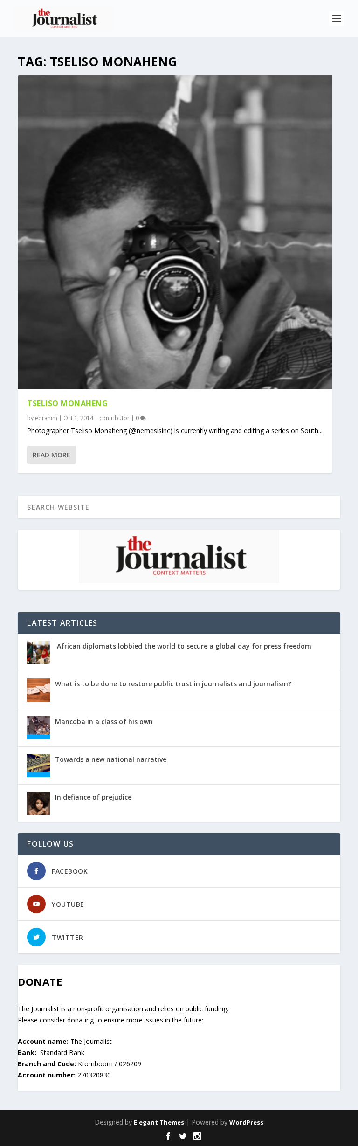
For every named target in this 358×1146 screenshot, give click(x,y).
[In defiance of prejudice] (38, 803)
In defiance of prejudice (93, 797)
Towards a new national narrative (110, 759)
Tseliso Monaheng (67, 403)
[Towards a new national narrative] (38, 765)
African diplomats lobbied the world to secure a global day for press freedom (183, 646)
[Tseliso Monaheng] (175, 232)
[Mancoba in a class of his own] (38, 727)
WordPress (246, 1122)
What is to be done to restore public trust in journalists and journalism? (173, 683)
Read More (51, 454)
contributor (114, 418)
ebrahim (46, 418)
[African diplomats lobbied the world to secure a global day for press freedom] (38, 652)
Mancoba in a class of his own (104, 721)
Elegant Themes (159, 1122)
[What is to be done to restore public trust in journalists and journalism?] (38, 690)
